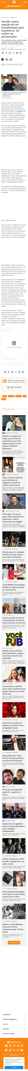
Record (6, 1029)
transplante (18, 396)
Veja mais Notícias (14, 942)
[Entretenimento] (14, 6)
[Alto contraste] (2, 59)
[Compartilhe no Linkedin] (10, 53)
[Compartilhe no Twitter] (3, 53)
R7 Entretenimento (5, 17)
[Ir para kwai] (18, 1045)
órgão (24, 396)
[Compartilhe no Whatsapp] (13, 53)
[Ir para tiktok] (10, 1050)
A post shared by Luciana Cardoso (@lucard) (14, 363)
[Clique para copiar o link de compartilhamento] (21, 53)
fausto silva (11, 396)
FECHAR (14, 1067)
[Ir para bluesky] (6, 1045)
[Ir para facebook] (10, 1045)
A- (11, 59)
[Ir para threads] (21, 1045)
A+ (7, 59)
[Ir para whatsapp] (18, 1050)
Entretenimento (10, 1019)
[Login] (25, 2)
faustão (4, 396)
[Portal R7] (14, 2)
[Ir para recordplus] (6, 1050)
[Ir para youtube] (21, 1050)
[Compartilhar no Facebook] (6, 53)
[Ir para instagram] (14, 1045)
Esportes (6, 1015)
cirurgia (4, 399)
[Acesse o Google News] (17, 53)
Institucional (9, 1034)
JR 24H (5, 1024)
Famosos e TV (14, 17)
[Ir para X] (14, 1050)
